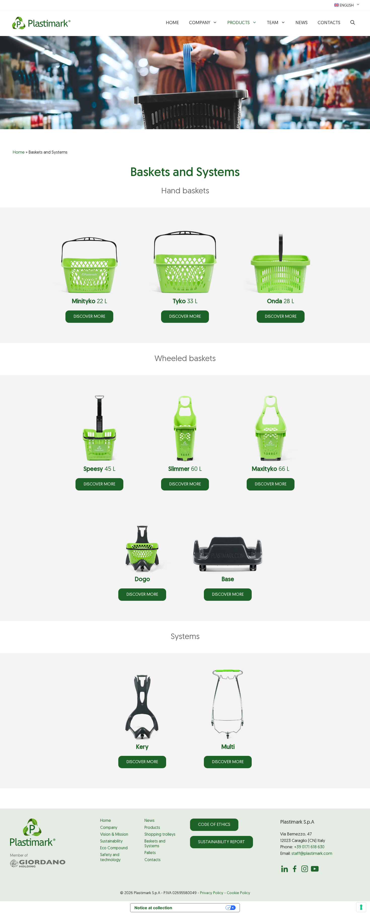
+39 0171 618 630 (309, 847)
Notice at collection (153, 907)
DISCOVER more (89, 316)
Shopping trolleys (159, 835)
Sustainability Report (221, 842)
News (301, 23)
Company (199, 23)
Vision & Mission (114, 835)
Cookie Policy (238, 893)
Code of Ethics (214, 825)
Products (238, 23)
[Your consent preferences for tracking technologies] (361, 907)
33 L (185, 302)
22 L (89, 302)
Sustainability (111, 841)
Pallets (150, 853)
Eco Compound (114, 848)
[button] (352, 23)
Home (172, 23)
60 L (185, 469)
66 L (270, 469)
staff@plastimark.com (311, 854)
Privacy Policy (211, 893)
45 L (100, 469)
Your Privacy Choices (201, 907)
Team (272, 23)
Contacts (329, 23)
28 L (280, 302)
